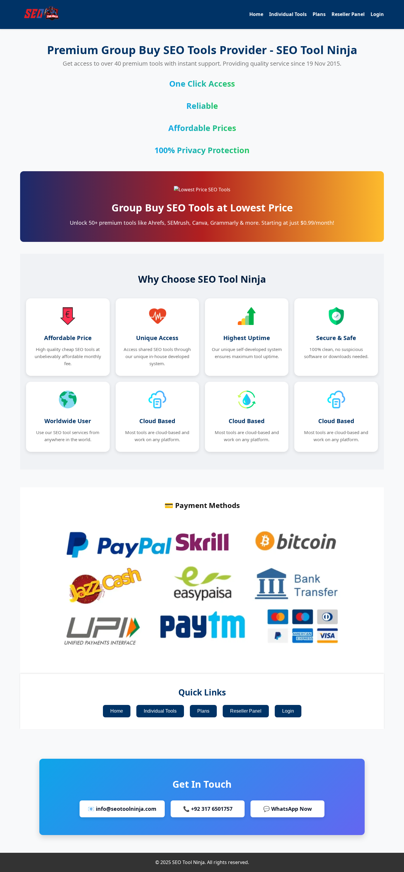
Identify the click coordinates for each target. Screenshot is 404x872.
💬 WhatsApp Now (287, 808)
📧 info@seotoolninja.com (122, 808)
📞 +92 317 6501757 (207, 808)
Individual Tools (288, 14)
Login (377, 14)
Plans (319, 14)
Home (256, 14)
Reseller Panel (348, 14)
